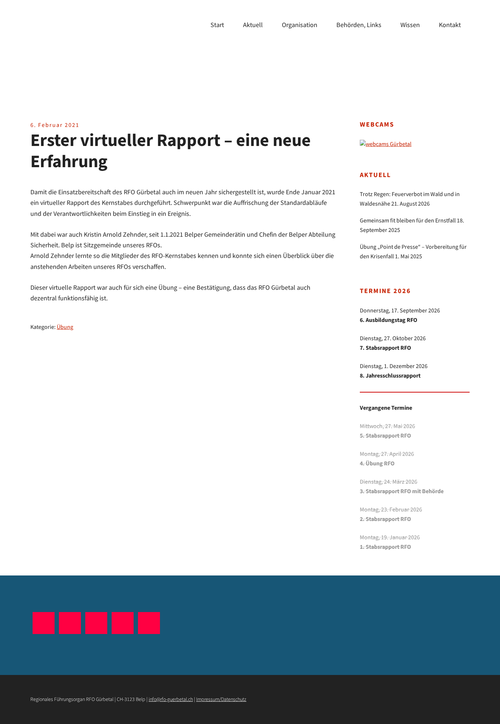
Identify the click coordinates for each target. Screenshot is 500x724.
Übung (65, 327)
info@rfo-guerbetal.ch (171, 699)
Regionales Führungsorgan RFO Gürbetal (85, 51)
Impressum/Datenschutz (221, 699)
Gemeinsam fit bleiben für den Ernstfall (408, 221)
